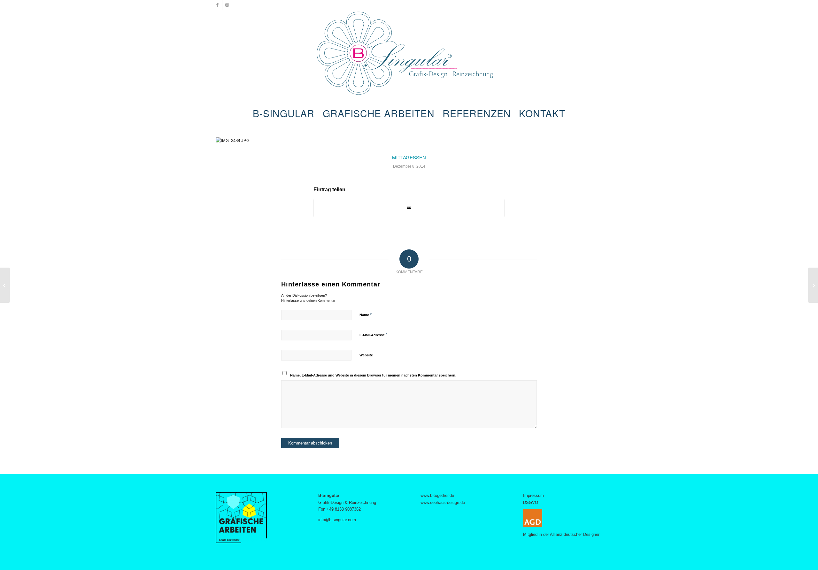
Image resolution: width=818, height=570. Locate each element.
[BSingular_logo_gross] (409, 57)
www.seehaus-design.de (443, 502)
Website (366, 355)
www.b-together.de (437, 495)
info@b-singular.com (337, 519)
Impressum (533, 495)
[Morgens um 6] (5, 285)
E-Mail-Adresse (373, 334)
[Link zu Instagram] (227, 5)
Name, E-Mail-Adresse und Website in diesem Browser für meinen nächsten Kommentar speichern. (373, 375)
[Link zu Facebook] (217, 5)
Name (365, 314)
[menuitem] (284, 113)
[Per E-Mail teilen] (409, 208)
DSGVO (530, 502)
